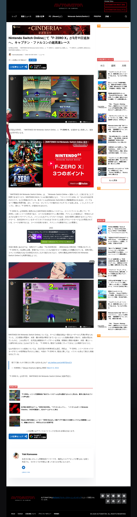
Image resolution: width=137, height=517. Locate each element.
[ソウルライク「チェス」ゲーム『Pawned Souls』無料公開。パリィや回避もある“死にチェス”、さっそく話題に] (102, 272)
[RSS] (124, 501)
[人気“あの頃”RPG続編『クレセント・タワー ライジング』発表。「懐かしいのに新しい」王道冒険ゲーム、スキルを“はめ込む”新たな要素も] (102, 283)
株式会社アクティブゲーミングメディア (67, 497)
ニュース (41, 54)
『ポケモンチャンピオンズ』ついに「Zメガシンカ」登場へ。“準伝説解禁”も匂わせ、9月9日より (118, 117)
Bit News (33, 60)
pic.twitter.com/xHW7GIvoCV (60, 362)
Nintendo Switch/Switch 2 (78, 16)
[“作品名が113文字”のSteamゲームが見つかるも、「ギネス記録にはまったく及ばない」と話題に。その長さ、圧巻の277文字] (102, 240)
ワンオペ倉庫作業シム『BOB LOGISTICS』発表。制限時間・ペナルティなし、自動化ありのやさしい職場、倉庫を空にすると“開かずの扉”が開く (118, 263)
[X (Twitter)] (118, 495)
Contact (20, 514)
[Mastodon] (108, 501)
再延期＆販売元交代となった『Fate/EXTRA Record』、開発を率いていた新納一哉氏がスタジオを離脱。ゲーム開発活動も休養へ (117, 97)
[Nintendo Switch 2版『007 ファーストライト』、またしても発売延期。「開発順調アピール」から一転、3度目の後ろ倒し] (102, 315)
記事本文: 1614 (26, 472)
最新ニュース (26, 16)
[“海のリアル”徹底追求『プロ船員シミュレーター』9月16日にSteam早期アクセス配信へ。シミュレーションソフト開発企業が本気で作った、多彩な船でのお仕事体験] (102, 251)
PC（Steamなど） (56, 16)
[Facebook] (113, 501)
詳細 (107, 16)
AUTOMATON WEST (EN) (115, 5)
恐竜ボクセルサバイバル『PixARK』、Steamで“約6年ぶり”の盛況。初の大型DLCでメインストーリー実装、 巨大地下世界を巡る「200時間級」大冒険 (118, 295)
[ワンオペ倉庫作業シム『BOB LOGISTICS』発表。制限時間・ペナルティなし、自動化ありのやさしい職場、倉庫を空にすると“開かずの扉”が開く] (102, 262)
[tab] (102, 66)
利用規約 (56, 514)
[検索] (126, 16)
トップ (14, 16)
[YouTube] (102, 495)
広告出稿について (30, 514)
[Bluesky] (108, 495)
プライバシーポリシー (44, 514)
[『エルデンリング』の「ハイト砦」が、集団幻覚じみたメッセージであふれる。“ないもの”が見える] (102, 305)
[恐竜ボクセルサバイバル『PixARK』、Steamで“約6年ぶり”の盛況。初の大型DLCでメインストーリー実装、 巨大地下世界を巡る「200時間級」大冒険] (102, 294)
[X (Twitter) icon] (23, 467)
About (13, 514)
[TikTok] (118, 501)
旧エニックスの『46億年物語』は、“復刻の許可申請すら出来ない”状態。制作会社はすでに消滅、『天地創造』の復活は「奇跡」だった (118, 86)
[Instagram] (113, 495)
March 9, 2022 (53, 368)
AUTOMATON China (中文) (115, 10)
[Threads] (124, 495)
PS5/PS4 (97, 16)
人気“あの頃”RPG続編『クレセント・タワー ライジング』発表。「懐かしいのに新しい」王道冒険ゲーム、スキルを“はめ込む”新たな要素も (117, 284)
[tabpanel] (113, 126)
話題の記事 (40, 16)
